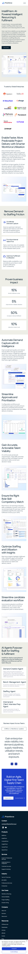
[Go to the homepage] (8, 816)
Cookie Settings (14, 951)
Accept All (14, 948)
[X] (3, 827)
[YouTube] (5, 827)
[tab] (14, 729)
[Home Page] (7, 3)
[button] (24, 3)
